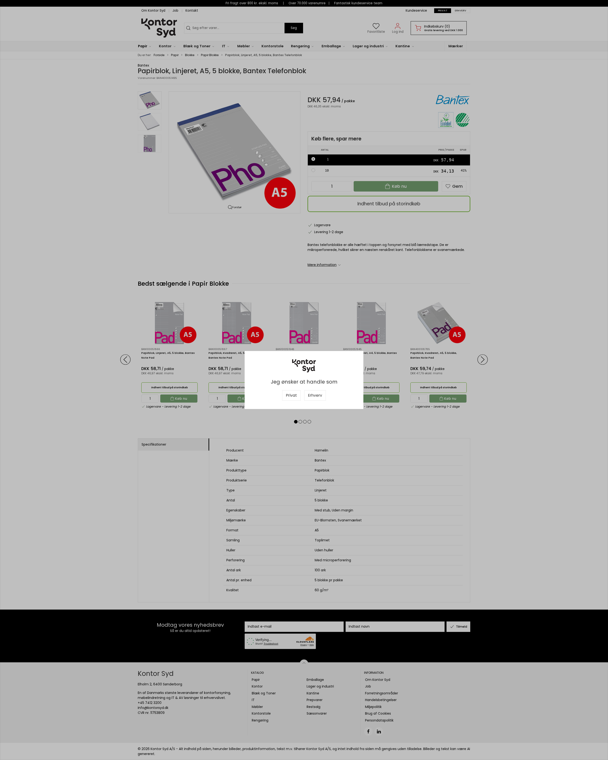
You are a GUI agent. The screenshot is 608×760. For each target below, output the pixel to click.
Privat (291, 395)
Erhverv (315, 395)
